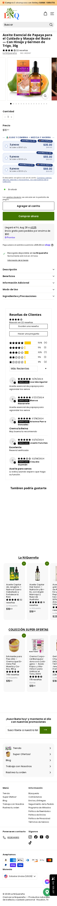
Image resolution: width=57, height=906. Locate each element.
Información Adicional (16, 282)
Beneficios (9, 276)
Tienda (6, 793)
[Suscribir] (45, 730)
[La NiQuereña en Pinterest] (47, 837)
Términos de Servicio (38, 822)
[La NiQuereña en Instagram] (30, 837)
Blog (5, 800)
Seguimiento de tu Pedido (41, 804)
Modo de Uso (10, 289)
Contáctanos (35, 797)
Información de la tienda (17, 260)
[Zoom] (45, 96)
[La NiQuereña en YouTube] (41, 837)
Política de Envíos (37, 814)
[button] (9, 50)
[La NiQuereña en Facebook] (36, 837)
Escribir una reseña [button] (28, 326)
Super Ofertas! (9, 797)
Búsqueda (33, 793)
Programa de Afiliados (39, 807)
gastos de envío (13, 197)
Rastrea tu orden (11, 807)
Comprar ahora (28, 216)
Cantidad (8, 111)
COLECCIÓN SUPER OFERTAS (28, 629)
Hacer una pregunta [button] (28, 333)
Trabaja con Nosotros (13, 804)
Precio (6, 125)
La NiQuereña (10, 53)
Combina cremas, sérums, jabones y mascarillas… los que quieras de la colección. (27, 180)
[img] (24, 378)
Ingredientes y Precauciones (19, 296)
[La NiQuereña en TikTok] (30, 842)
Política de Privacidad (39, 818)
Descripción (10, 269)
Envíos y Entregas (37, 800)
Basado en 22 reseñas (21, 322)
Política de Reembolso (39, 811)
